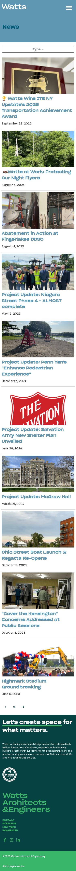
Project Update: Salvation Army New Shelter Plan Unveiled (33, 435)
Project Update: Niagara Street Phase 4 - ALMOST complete (32, 300)
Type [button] (37, 49)
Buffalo (8, 820)
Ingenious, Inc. (17, 866)
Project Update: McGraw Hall (36, 496)
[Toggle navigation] (68, 7)
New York (9, 827)
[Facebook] (4, 840)
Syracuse (9, 823)
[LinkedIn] (18, 840)
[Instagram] (11, 840)
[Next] (23, 707)
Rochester (10, 830)
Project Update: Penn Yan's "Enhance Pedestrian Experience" (34, 368)
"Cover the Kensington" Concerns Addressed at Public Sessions (31, 619)
